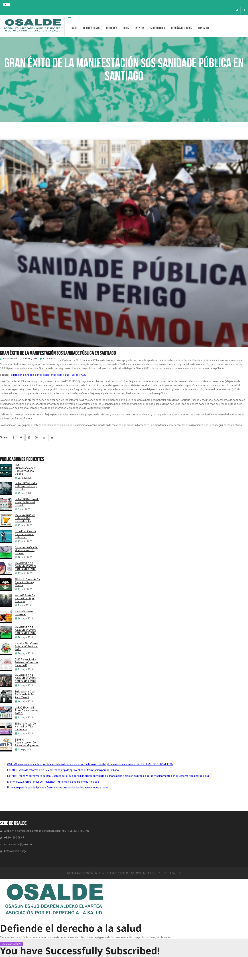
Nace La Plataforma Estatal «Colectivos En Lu (26, 646)
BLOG (126, 28)
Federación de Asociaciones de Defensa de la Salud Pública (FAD (47, 374)
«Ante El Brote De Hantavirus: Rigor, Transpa (25, 598)
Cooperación (158, 28)
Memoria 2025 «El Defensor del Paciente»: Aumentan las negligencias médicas (53, 781)
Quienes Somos (91, 28)
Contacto (203, 28)
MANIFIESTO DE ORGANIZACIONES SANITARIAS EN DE (25, 566)
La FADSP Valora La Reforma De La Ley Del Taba (26, 486)
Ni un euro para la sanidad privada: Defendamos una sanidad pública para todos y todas (57, 787)
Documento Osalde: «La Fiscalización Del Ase (26, 550)
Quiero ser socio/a (11, 944)
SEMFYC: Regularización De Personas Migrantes (27, 742)
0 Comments (49, 359)
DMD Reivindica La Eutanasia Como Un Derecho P (26, 662)
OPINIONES (111, 28)
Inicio (74, 28)
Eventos (139, 28)
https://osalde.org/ (15, 851)
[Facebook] (244, 10)
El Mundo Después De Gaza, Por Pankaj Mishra (27, 582)
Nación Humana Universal (24, 613)
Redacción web (10, 359)
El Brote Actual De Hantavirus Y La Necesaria (25, 726)
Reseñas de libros (181, 28)
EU (6, 4)
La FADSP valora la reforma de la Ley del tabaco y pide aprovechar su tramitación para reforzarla (63, 770)
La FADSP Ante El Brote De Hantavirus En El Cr (26, 710)
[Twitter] (237, 10)
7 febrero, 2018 (30, 359)
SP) (86, 374)
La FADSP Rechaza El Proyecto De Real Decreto (27, 502)
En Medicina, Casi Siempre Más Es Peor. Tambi (25, 694)
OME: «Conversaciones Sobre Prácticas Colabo (25, 469)
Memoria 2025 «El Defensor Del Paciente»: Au (25, 518)
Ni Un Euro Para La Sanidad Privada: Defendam (25, 534)
